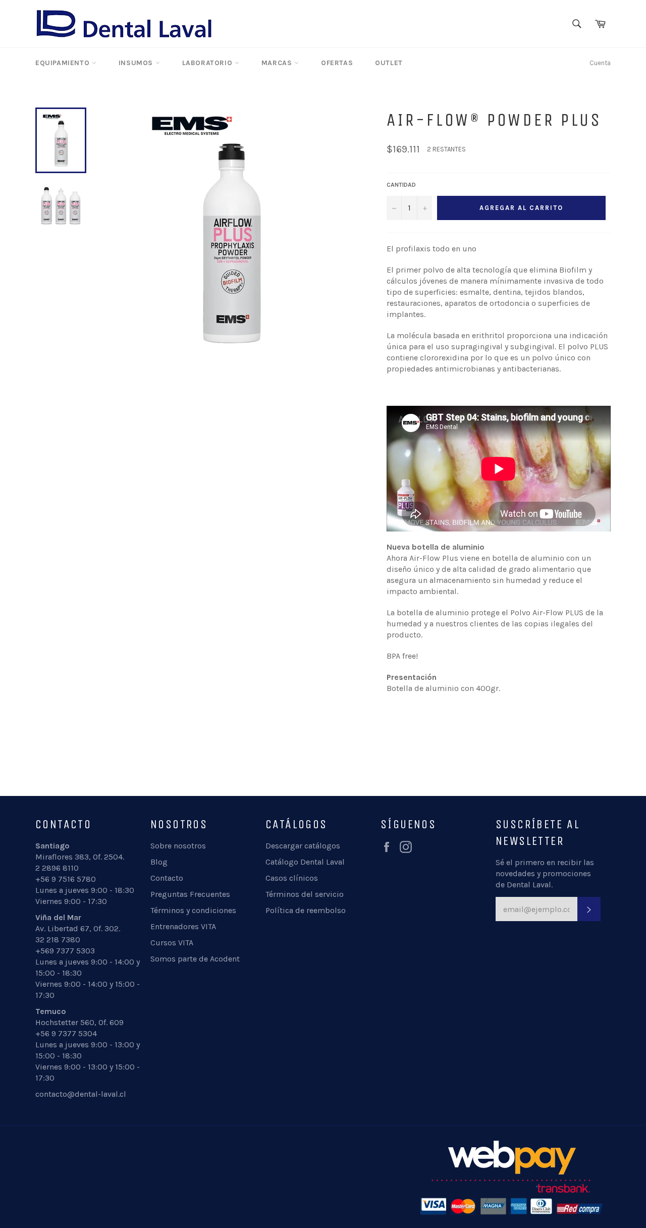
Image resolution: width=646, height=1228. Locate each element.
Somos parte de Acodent (195, 959)
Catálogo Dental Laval (305, 862)
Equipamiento (63, 63)
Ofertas (337, 63)
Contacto (166, 878)
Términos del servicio (304, 894)
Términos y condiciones (193, 910)
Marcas (277, 63)
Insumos (137, 63)
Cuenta (600, 63)
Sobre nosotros (178, 845)
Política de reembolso (305, 910)
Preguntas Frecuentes (190, 894)
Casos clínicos (291, 878)
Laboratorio (208, 63)
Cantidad (401, 184)
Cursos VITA (171, 942)
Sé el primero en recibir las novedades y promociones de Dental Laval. (545, 873)
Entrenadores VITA (183, 926)
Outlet (389, 63)
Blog (159, 862)
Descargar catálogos (302, 845)
